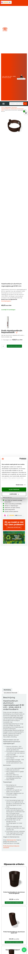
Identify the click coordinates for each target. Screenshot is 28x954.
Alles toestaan (14, 489)
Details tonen (19, 484)
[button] (7, 322)
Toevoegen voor (12, 339)
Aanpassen (13, 494)
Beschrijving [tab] (7, 690)
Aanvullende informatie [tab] (10, 692)
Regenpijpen (8, 107)
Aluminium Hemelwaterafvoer (9, 108)
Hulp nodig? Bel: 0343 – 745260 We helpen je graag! (9, 77)
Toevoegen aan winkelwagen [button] (14, 902)
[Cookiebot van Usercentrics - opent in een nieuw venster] (19, 459)
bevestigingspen (6, 301)
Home (2, 107)
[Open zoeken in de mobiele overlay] (18, 103)
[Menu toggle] (3, 103)
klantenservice (11, 840)
